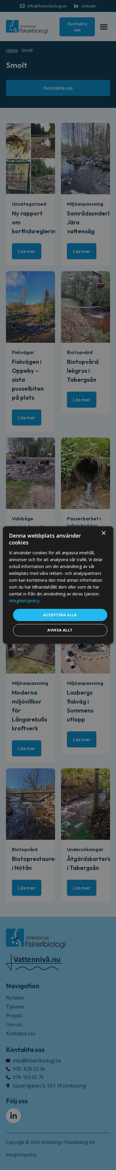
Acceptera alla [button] (60, 614)
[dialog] (58, 585)
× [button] (103, 533)
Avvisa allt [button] (60, 630)
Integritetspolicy (24, 600)
